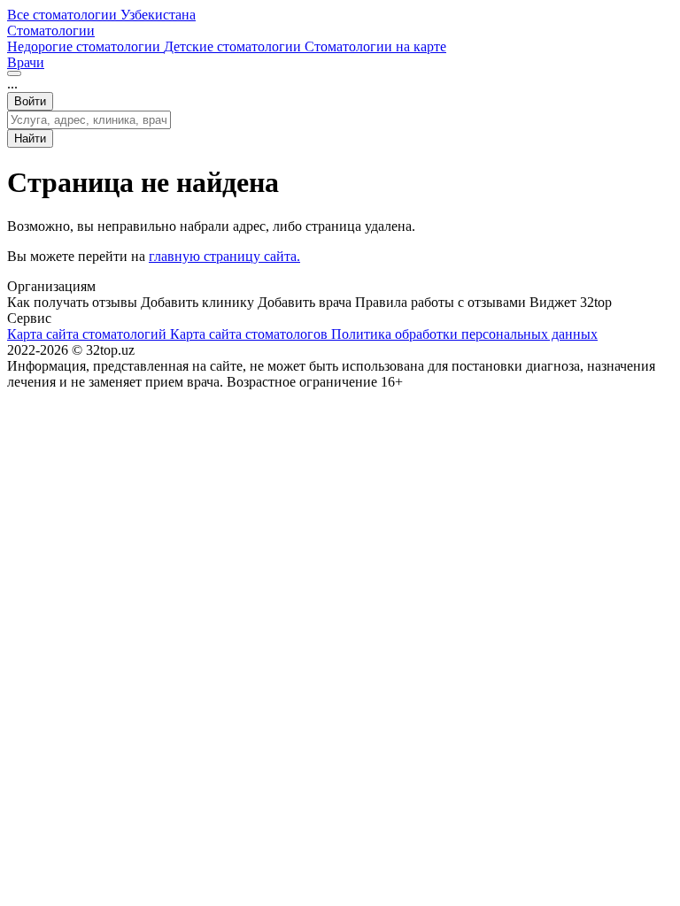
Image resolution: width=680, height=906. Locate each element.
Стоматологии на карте (375, 46)
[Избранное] (14, 73)
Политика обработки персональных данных (464, 334)
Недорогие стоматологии (85, 46)
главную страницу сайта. (224, 256)
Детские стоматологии (234, 46)
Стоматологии (51, 30)
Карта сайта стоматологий (88, 334)
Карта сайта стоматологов (250, 334)
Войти (30, 101)
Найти (30, 138)
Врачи (25, 62)
